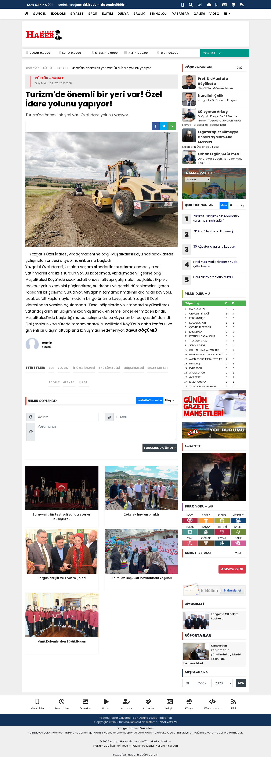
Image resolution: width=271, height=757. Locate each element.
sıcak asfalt (157, 368)
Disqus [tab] (169, 400)
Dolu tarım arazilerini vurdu (208, 280)
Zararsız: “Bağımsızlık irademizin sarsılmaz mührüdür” (212, 219)
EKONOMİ (58, 13)
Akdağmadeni (109, 368)
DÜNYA (123, 13)
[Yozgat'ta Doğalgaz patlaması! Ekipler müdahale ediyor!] (214, 476)
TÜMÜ (238, 67)
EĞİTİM (107, 13)
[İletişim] (200, 4)
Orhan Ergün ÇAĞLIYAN (218, 154)
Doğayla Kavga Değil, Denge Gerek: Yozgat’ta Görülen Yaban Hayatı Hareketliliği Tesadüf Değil (212, 120)
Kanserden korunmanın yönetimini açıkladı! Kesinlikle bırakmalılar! (212, 654)
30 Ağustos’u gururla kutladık (210, 249)
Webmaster (212, 708)
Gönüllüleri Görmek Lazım (216, 88)
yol (51, 368)
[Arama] (191, 4)
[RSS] (242, 4)
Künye (189, 708)
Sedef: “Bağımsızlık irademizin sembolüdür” (92, 5)
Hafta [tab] (234, 205)
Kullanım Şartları (167, 746)
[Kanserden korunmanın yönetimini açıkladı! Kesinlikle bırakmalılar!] (196, 651)
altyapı (69, 382)
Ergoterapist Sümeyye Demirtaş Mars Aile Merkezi (218, 137)
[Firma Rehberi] (209, 4)
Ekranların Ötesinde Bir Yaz (200, 147)
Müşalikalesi (133, 368)
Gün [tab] (224, 205)
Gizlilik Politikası (143, 746)
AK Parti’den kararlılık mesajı (209, 234)
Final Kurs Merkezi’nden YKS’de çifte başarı (211, 264)
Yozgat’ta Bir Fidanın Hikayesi (217, 100)
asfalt (54, 382)
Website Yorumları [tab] (150, 400)
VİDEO (214, 13)
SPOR (92, 13)
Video (106, 708)
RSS (233, 708)
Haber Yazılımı (167, 722)
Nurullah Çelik (210, 95)
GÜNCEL (39, 13)
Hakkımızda (101, 746)
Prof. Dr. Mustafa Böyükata (213, 81)
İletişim (169, 708)
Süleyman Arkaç (213, 111)
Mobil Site (37, 708)
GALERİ (199, 13)
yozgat (64, 368)
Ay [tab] (242, 205)
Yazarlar (126, 708)
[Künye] (233, 4)
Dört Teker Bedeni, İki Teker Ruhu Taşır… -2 (220, 161)
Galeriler (85, 708)
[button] (227, 14)
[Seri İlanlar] (216, 4)
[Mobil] (182, 4)
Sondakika (61, 708)
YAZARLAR (180, 13)
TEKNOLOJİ (158, 13)
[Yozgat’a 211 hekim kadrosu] (196, 620)
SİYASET (77, 13)
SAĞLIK (139, 13)
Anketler (148, 708)
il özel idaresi (84, 368)
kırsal (84, 382)
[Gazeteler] (224, 4)
